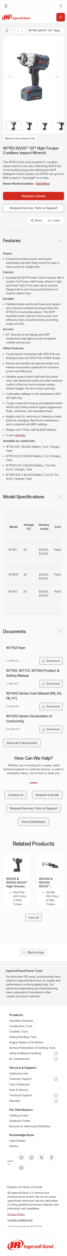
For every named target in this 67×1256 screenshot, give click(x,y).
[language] (6, 6)
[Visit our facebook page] (51, 1157)
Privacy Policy (16, 1214)
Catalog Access (18, 1073)
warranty (20, 435)
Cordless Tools (18, 1031)
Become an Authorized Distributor (30, 1126)
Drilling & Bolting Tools (23, 1037)
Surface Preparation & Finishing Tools (32, 1047)
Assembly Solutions (21, 1020)
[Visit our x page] (41, 1157)
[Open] (60, 17)
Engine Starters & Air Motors (26, 1042)
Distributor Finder (19, 1120)
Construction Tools (20, 1026)
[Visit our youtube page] (21, 1157)
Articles (13, 1146)
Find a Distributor (19, 1084)
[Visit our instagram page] (31, 1157)
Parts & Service (18, 1089)
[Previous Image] (10, 77)
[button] (33, 240)
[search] (61, 6)
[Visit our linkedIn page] (21, 1167)
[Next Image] (57, 77)
